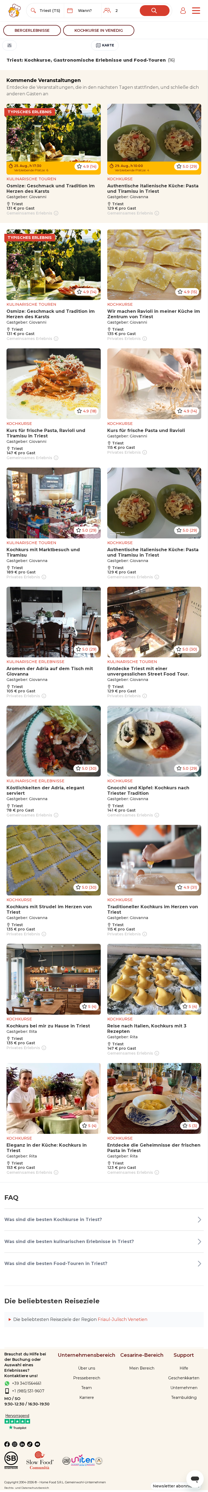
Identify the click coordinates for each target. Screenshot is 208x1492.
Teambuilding (184, 1397)
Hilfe (184, 1368)
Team (86, 1387)
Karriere (86, 1397)
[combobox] (50, 10)
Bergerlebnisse (32, 30)
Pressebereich (86, 1378)
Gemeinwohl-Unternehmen (85, 1482)
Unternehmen (183, 1387)
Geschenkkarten (183, 1378)
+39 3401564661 (26, 1383)
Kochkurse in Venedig (98, 30)
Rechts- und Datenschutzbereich (26, 1488)
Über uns (86, 1368)
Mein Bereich (141, 1368)
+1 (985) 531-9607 (28, 1391)
